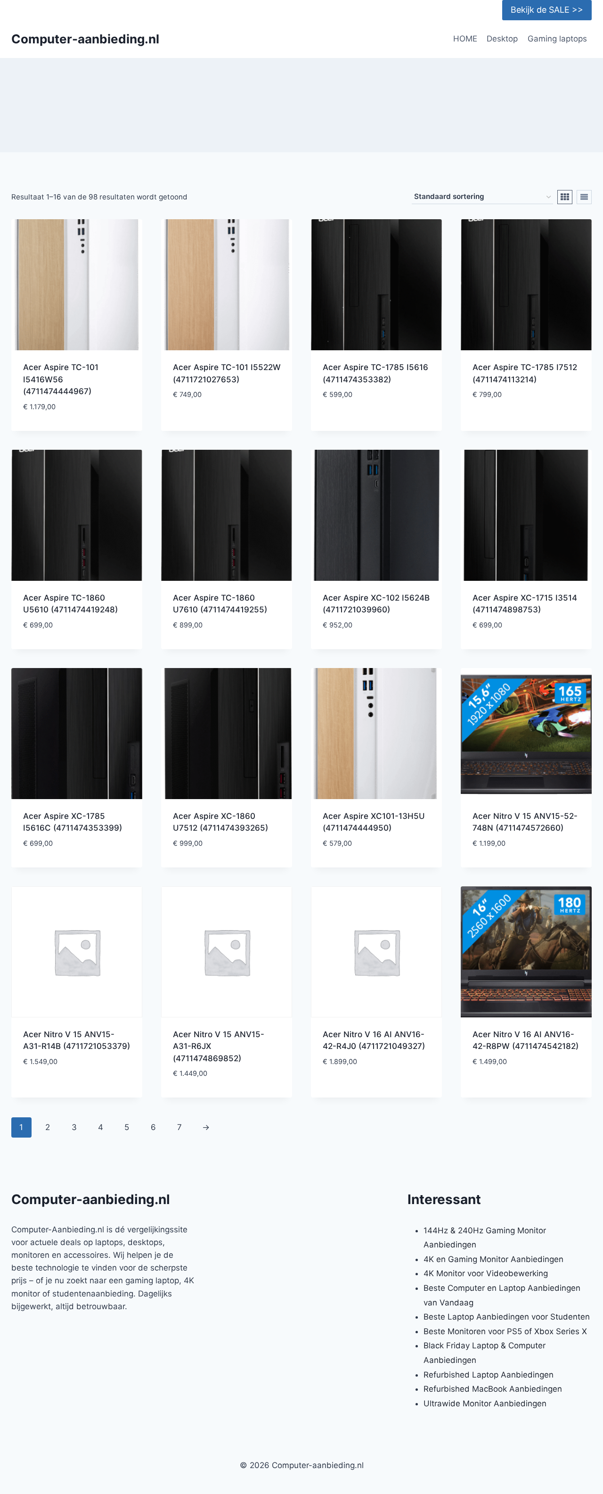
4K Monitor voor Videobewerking (486, 1273)
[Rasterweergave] (564, 197)
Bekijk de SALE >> (547, 10)
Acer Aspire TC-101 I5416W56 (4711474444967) (60, 379)
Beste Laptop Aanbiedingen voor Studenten (507, 1316)
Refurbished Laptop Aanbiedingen (489, 1374)
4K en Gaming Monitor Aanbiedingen (493, 1259)
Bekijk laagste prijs (226, 423)
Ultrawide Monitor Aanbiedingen (485, 1403)
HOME (465, 38)
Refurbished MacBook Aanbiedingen (493, 1389)
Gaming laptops (557, 38)
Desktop (502, 38)
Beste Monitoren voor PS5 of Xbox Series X (505, 1331)
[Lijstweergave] (584, 197)
